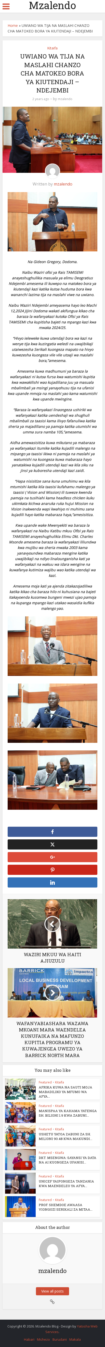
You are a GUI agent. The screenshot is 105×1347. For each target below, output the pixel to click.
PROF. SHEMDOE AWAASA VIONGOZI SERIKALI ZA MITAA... (66, 1207)
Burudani (59, 1339)
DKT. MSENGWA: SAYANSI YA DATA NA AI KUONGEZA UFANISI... (67, 1160)
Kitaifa (52, 48)
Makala (75, 1339)
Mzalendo (52, 5)
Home (13, 25)
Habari (29, 1339)
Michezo (43, 1339)
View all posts (52, 1291)
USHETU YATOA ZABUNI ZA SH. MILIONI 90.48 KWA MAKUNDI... (65, 1136)
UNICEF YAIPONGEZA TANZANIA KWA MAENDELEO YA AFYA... (66, 1183)
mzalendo (65, 99)
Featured (45, 1082)
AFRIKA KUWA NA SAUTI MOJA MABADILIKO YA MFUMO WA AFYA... (65, 1092)
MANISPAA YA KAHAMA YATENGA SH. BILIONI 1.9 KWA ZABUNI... (68, 1113)
